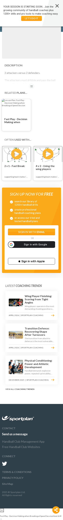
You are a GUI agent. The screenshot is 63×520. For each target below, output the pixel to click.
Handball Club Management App (23, 441)
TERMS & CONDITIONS (16, 471)
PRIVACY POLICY (12, 477)
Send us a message (15, 434)
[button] (31, 261)
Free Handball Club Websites (21, 447)
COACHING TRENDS (24, 389)
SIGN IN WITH (31, 231)
